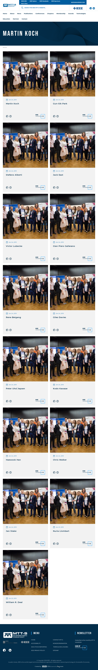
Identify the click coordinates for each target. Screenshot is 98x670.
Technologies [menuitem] (81, 13)
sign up (77, 646)
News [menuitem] (19, 13)
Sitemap (55, 650)
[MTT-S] (9, 5)
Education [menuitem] (6, 19)
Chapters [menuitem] (50, 13)
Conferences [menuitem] (40, 13)
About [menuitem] (12, 13)
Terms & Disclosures (60, 647)
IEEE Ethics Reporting (39, 647)
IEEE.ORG (24, 1)
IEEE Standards (44, 1)
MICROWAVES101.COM (78, 2)
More (37, 115)
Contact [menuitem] (24, 19)
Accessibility (35, 643)
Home (5, 47)
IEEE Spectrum (55, 1)
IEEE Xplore (33, 1)
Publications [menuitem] (28, 13)
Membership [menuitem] (60, 13)
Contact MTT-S (58, 640)
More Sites (24, 3)
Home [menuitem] (5, 13)
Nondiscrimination (60, 643)
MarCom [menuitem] (16, 19)
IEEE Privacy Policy (38, 650)
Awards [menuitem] (71, 13)
